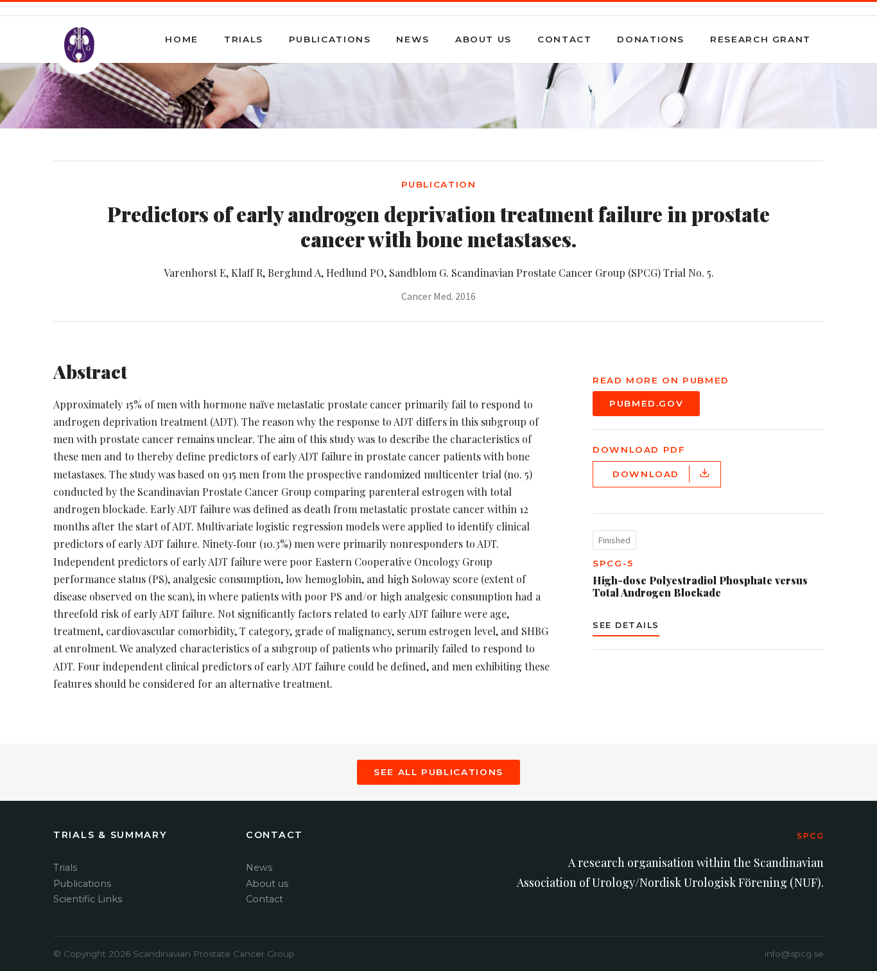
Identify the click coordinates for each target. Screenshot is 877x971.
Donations (650, 39)
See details (626, 625)
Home (181, 39)
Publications (330, 39)
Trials (243, 39)
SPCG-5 (613, 563)
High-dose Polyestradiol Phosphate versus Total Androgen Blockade (700, 586)
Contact (564, 39)
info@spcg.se (794, 954)
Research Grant (760, 39)
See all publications (438, 772)
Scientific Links (87, 899)
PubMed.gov (646, 403)
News (413, 39)
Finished (614, 540)
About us (483, 39)
